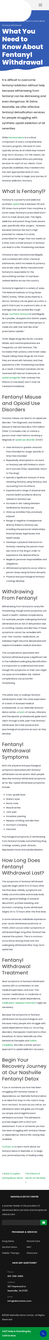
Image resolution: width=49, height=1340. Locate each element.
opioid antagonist (11, 377)
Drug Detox (8, 1241)
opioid (16, 204)
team (22, 712)
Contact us (8, 1146)
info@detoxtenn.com (19, 1301)
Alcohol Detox (9, 1247)
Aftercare (32, 1253)
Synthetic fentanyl (19, 314)
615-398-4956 (15, 1276)
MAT (29, 1247)
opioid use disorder (25, 439)
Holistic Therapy (10, 1253)
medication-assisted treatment (19, 1002)
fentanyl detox (16, 137)
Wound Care (33, 1241)
